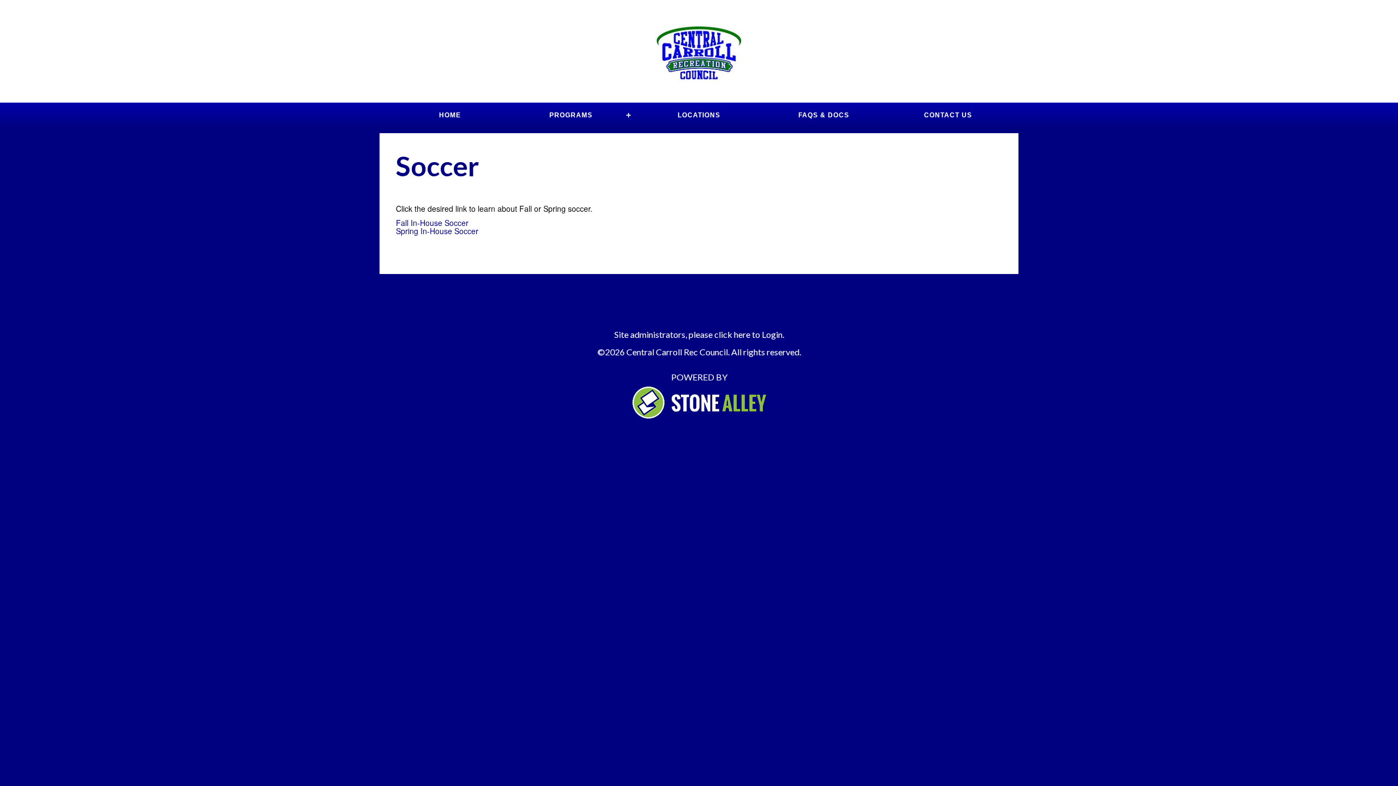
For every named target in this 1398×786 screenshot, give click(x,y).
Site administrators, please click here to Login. (699, 334)
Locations (699, 115)
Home (450, 115)
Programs (571, 115)
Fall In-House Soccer (432, 222)
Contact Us (948, 115)
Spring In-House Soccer (437, 230)
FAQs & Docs (823, 115)
